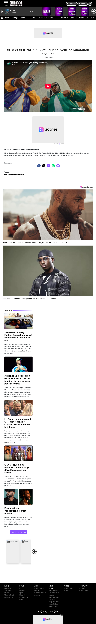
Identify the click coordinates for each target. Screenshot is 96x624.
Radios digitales (46, 18)
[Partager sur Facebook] (38, 167)
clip (6, 174)
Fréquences (8, 597)
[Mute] (31, 11)
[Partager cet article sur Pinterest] (48, 167)
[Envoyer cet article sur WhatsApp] (53, 167)
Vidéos (74, 18)
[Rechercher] (90, 4)
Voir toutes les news (18, 532)
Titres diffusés (9, 595)
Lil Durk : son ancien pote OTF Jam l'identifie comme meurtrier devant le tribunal (18, 423)
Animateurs (8, 590)
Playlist (6, 593)
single (9, 174)
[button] (13, 551)
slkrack (22, 174)
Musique (15, 18)
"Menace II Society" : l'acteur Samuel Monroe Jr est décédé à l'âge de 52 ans (18, 336)
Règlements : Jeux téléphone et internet (54, 604)
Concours (83, 18)
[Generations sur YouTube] (50, 611)
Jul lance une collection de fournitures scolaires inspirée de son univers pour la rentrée (17, 380)
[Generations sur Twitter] (45, 611)
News (7, 18)
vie (13, 174)
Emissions (7, 588)
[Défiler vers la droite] (34, 551)
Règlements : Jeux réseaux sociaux (54, 593)
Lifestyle (33, 18)
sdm (17, 174)
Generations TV (62, 18)
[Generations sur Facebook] (40, 611)
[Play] (3, 11)
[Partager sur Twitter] (43, 167)
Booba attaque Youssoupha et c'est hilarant (15, 511)
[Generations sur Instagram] (56, 611)
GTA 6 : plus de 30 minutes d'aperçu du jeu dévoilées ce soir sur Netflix (17, 469)
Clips (66, 590)
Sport (23, 18)
